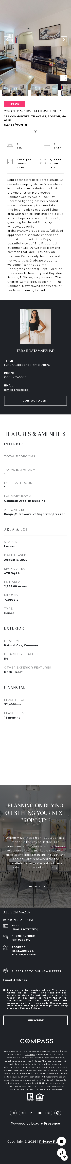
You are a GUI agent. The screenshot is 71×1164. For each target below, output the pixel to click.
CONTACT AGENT (35, 400)
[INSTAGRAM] (13, 1113)
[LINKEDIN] (31, 1113)
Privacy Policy (29, 1008)
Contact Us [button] (35, 886)
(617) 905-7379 (21, 939)
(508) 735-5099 (15, 377)
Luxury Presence (45, 1123)
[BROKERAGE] (57, 1113)
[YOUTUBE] (40, 1113)
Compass (30, 1054)
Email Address (15, 980)
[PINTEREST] (49, 1113)
